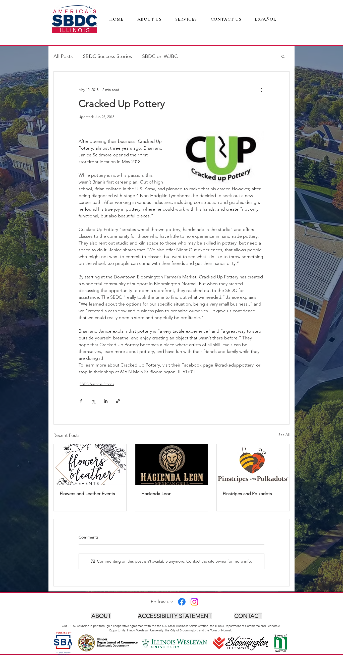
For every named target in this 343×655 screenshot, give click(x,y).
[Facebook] (182, 602)
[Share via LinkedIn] (105, 401)
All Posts (63, 56)
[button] (283, 56)
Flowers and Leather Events (87, 493)
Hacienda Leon (156, 493)
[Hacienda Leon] (171, 464)
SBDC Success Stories (107, 56)
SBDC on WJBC (160, 56)
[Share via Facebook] (81, 401)
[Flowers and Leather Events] (90, 464)
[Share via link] (118, 401)
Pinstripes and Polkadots (247, 493)
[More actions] (261, 90)
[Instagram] (194, 602)
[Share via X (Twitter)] (93, 401)
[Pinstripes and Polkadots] (253, 464)
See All (284, 434)
